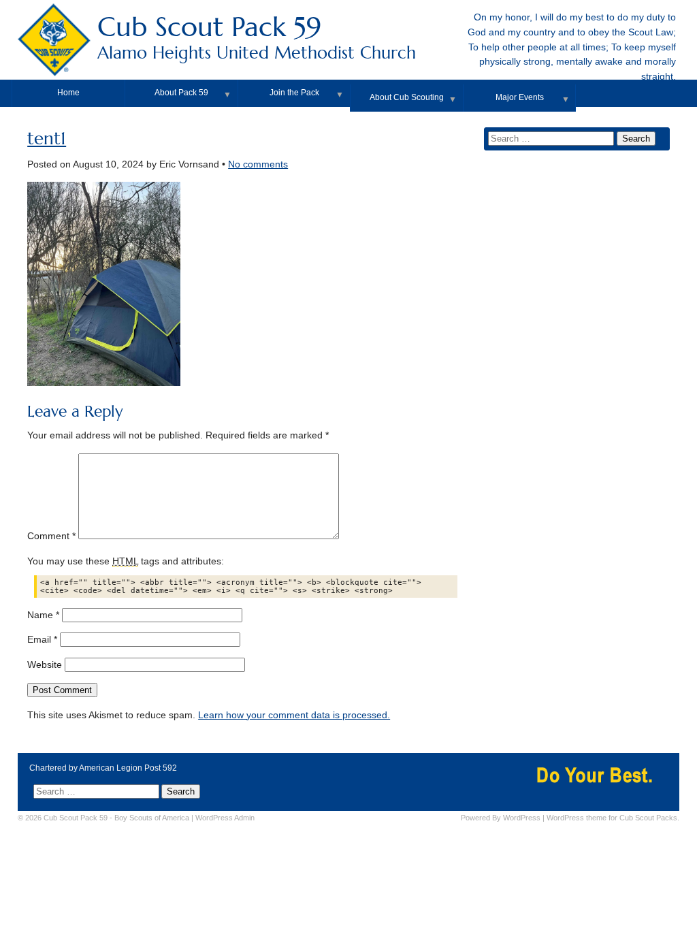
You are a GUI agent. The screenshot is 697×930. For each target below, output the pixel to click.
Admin (225, 818)
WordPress (521, 818)
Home (68, 92)
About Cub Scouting (407, 97)
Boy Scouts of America (151, 818)
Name (43, 615)
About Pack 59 (181, 92)
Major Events (520, 97)
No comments (258, 164)
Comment (51, 536)
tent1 (46, 138)
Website (44, 665)
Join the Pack (294, 92)
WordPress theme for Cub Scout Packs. (613, 818)
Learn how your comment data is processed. (294, 715)
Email (42, 640)
